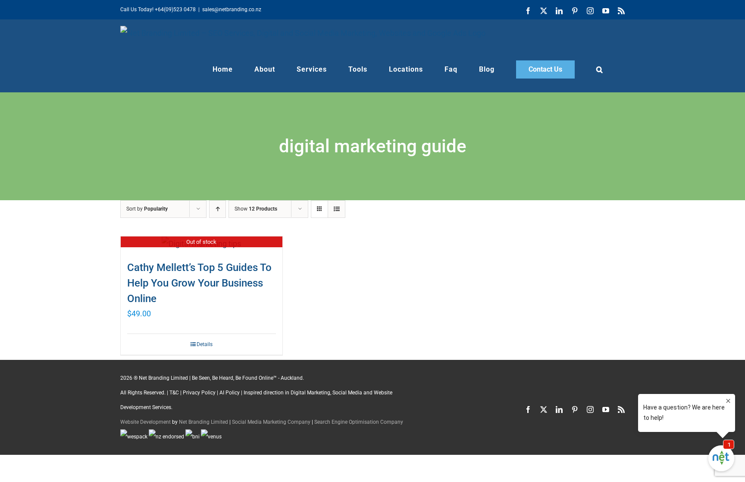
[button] (599, 69)
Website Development (145, 422)
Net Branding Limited (203, 422)
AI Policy (229, 393)
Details (205, 344)
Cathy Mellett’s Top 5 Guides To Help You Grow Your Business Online (199, 283)
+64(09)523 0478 (175, 9)
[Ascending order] (217, 209)
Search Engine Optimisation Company (358, 422)
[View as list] (336, 209)
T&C (174, 393)
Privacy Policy (199, 393)
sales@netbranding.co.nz (231, 9)
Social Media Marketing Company (271, 422)
